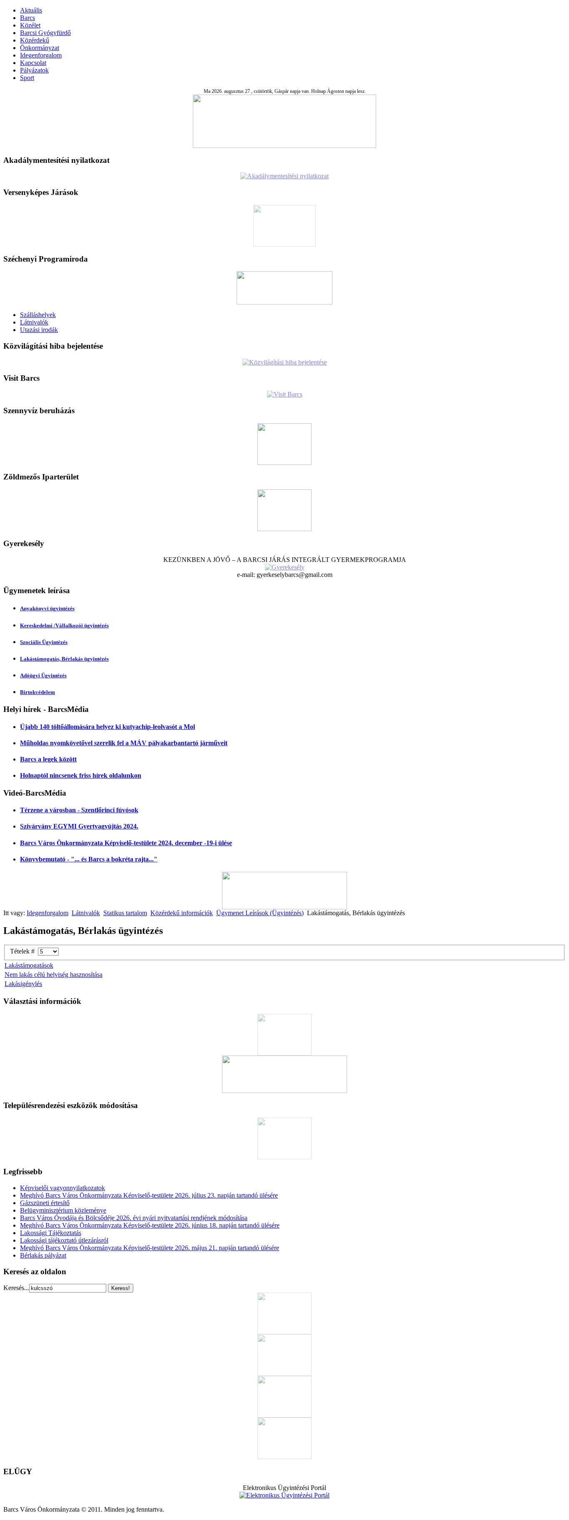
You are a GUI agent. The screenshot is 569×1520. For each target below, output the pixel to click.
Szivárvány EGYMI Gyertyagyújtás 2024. (79, 826)
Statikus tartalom (125, 912)
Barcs (27, 17)
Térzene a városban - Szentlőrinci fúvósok (79, 810)
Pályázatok (34, 70)
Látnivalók (34, 322)
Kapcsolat (33, 62)
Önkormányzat (39, 47)
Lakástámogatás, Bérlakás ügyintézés (64, 659)
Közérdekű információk (181, 912)
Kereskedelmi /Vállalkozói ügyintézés (64, 625)
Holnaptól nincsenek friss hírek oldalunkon (80, 775)
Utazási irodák (39, 329)
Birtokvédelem (37, 692)
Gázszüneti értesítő (45, 1202)
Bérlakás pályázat (43, 1255)
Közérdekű (34, 40)
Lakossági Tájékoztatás (50, 1232)
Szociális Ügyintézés (43, 642)
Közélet (30, 25)
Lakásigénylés (23, 983)
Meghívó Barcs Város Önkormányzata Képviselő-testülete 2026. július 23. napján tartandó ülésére (149, 1195)
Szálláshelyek (38, 314)
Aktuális (31, 10)
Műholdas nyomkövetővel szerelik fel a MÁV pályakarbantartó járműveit (123, 742)
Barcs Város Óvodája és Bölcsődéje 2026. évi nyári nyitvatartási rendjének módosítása (133, 1217)
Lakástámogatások (29, 965)
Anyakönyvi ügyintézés (47, 608)
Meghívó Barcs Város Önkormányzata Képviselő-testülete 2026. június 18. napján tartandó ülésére (150, 1225)
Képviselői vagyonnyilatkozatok (62, 1187)
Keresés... (16, 1287)
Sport (27, 77)
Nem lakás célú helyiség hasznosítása (53, 974)
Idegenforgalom (41, 55)
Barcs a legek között (48, 759)
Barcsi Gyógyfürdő (45, 32)
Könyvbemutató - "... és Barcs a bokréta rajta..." (88, 859)
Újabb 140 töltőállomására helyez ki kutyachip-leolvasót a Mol (107, 726)
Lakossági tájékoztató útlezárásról (64, 1240)
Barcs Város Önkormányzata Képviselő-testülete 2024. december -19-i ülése (126, 842)
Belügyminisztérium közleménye (63, 1210)
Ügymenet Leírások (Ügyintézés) (260, 912)
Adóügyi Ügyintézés (43, 675)
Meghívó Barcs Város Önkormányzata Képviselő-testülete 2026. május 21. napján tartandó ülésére (149, 1247)
